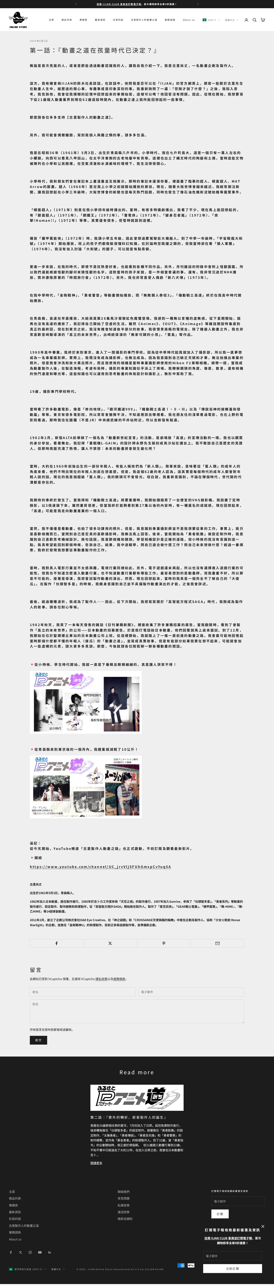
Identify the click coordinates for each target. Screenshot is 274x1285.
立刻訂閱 (232, 1268)
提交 (38, 1040)
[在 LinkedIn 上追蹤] (49, 1252)
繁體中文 (230, 19)
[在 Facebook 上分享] (56, 943)
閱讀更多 (96, 1163)
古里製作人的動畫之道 (144, 19)
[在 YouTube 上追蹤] (40, 1252)
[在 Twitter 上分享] (110, 943)
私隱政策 (124, 1205)
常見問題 (124, 1198)
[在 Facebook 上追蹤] (11, 1252)
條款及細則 (125, 1218)
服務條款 (119, 979)
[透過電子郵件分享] (217, 943)
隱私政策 (101, 979)
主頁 (51, 19)
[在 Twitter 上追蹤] (20, 1252)
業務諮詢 (170, 19)
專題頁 (83, 19)
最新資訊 (100, 19)
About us (189, 19)
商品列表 (67, 19)
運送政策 (124, 1212)
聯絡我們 (124, 1191)
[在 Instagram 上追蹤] (30, 1252)
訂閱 (220, 1214)
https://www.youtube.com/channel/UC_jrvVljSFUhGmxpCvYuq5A (100, 866)
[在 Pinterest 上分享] (164, 943)
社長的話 (118, 19)
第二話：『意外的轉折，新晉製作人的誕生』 (129, 1117)
